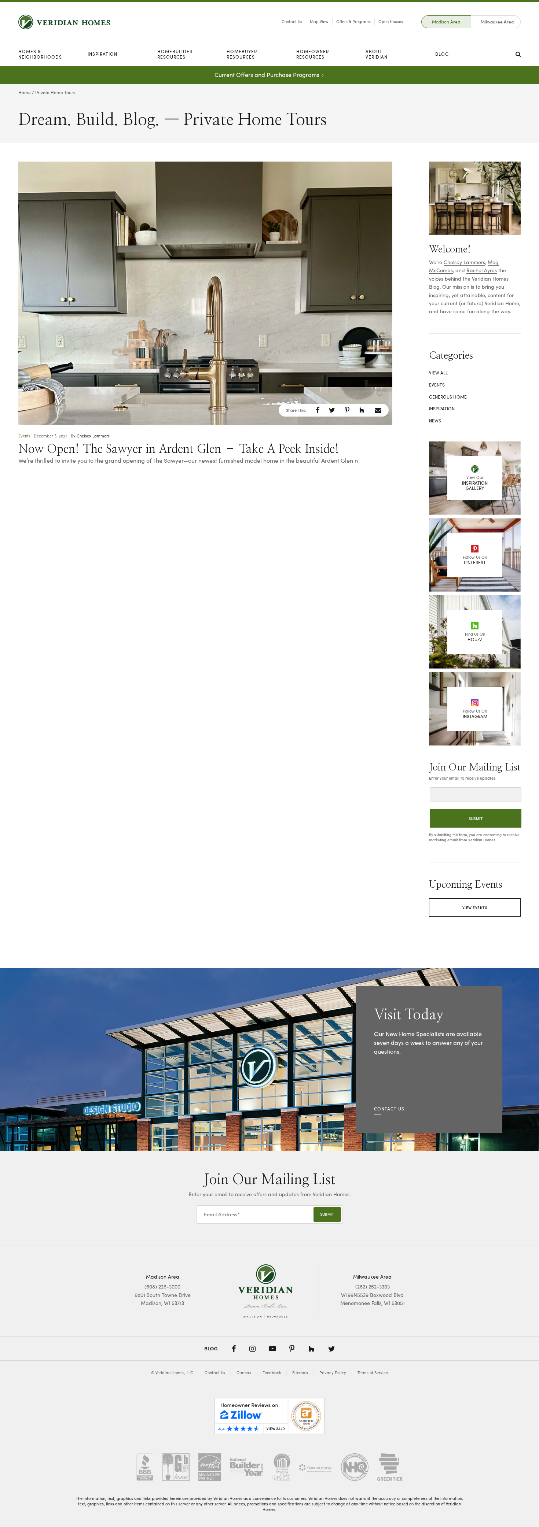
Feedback (272, 1372)
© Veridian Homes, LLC (172, 1372)
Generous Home (448, 397)
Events (24, 436)
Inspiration (102, 53)
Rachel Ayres (481, 270)
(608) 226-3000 (162, 1286)
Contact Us (292, 21)
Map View (319, 21)
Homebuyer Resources (242, 54)
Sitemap (300, 1372)
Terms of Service (373, 1372)
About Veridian (377, 54)
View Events (475, 907)
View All (438, 373)
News (435, 421)
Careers (243, 1372)
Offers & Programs (353, 21)
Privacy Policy (332, 1372)
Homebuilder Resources (174, 54)
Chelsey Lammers (93, 436)
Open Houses (390, 21)
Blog (442, 53)
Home (24, 92)
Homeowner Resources (312, 54)
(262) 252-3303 (372, 1286)
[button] (318, 410)
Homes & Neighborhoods (40, 54)
